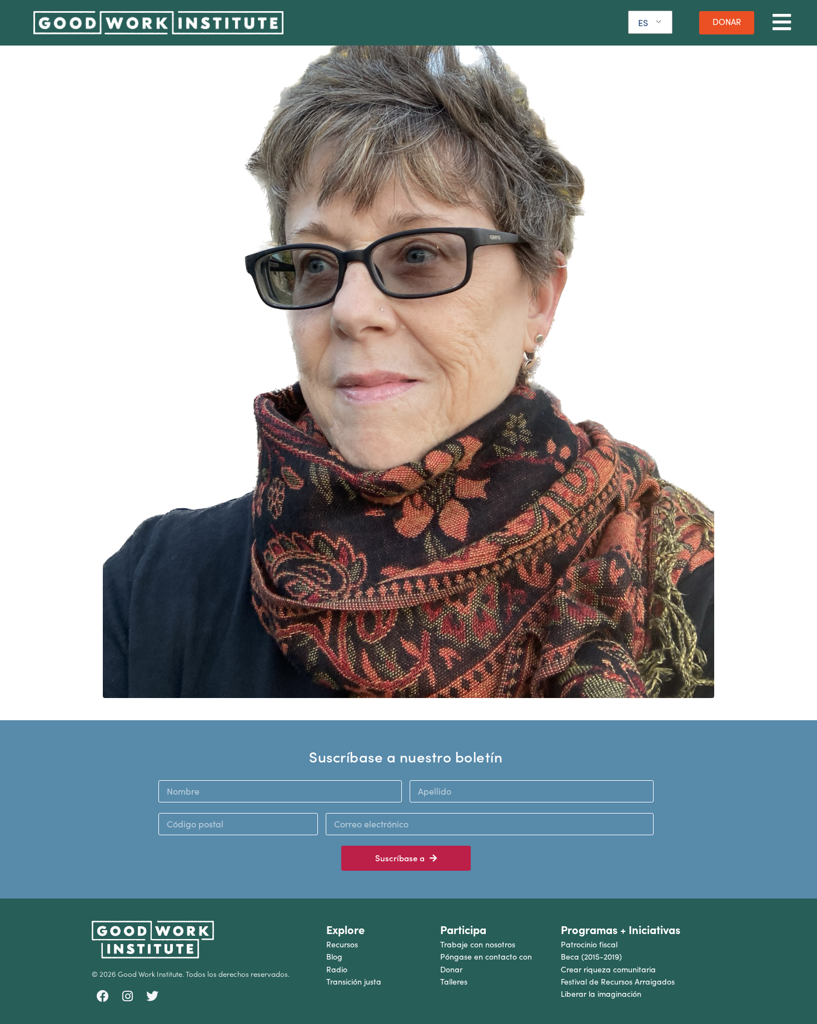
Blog (334, 956)
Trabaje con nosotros (477, 944)
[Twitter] (152, 996)
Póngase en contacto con (486, 956)
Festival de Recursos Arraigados (618, 981)
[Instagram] (128, 996)
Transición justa (353, 981)
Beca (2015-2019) (591, 956)
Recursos (342, 944)
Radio (336, 969)
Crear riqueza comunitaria (608, 969)
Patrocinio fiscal (589, 944)
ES (643, 22)
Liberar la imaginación (601, 993)
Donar (451, 969)
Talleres (453, 981)
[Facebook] (103, 996)
